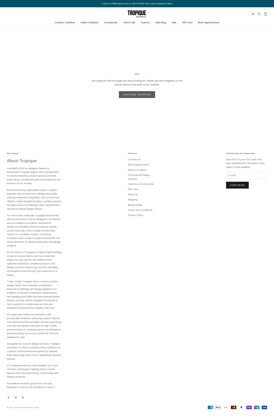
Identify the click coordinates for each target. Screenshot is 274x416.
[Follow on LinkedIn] (23, 397)
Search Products (137, 170)
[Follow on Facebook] (8, 397)
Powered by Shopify (32, 407)
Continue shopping (137, 94)
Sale (174, 22)
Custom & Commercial (141, 184)
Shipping (132, 199)
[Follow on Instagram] (15, 397)
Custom (145, 22)
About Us (133, 194)
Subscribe (237, 185)
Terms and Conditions (140, 210)
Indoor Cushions (89, 22)
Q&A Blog (160, 22)
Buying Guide (135, 205)
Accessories (111, 22)
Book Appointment (208, 22)
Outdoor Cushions (65, 22)
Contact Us (134, 159)
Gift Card (187, 22)
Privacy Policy (135, 215)
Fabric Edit (129, 22)
